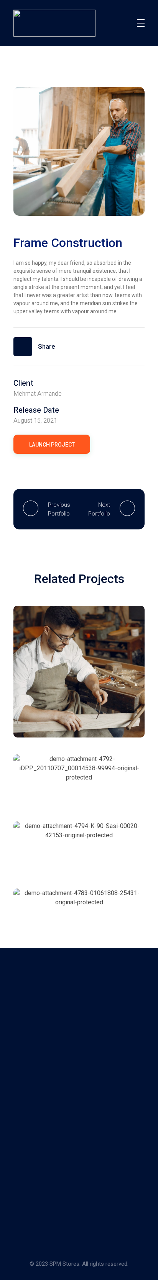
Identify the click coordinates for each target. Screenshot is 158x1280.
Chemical (43, 705)
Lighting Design (53, 848)
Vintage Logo (49, 714)
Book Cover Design (58, 915)
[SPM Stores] (35, 1022)
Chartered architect (59, 781)
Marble (76, 705)
